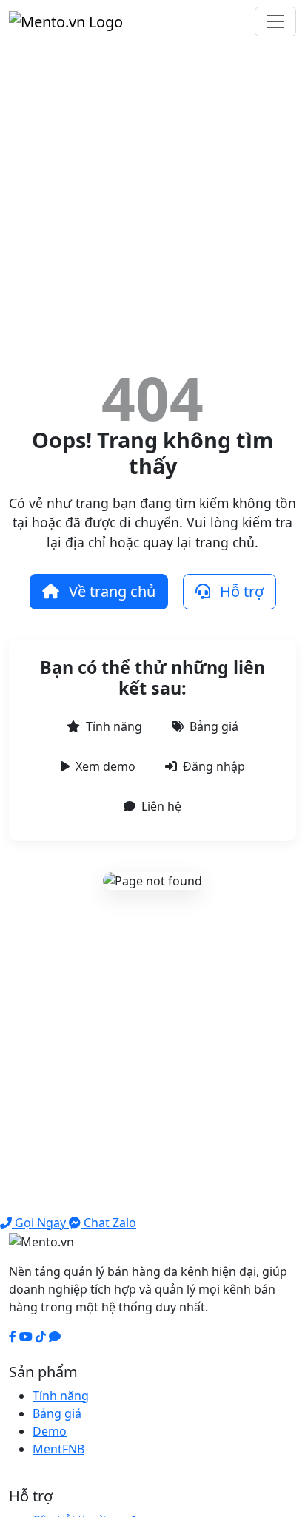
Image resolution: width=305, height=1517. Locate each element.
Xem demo (105, 766)
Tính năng (114, 726)
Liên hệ (161, 806)
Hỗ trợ (240, 591)
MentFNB (58, 1449)
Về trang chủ (110, 591)
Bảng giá (214, 726)
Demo (50, 1431)
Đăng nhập (214, 766)
